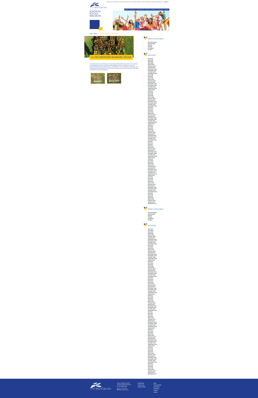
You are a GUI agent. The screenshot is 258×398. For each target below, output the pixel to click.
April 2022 (150, 130)
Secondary (160, 9)
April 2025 (150, 78)
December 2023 (152, 102)
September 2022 (152, 122)
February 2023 (152, 115)
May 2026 (150, 62)
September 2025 (152, 73)
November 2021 (152, 137)
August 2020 (151, 158)
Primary (153, 9)
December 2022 (152, 118)
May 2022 (150, 128)
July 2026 (150, 59)
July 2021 (150, 141)
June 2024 (150, 93)
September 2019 (152, 174)
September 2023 (152, 106)
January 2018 (151, 202)
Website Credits (141, 387)
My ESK (161, 1)
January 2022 (151, 134)
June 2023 (150, 109)
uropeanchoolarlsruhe (95, 13)
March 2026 (151, 65)
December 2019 (152, 170)
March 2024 (151, 97)
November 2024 (152, 85)
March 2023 (151, 113)
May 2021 (150, 144)
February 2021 (151, 149)
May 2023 (150, 110)
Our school (132, 9)
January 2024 (151, 100)
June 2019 (150, 178)
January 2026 (151, 68)
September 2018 (152, 192)
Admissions (141, 9)
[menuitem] (108, 1)
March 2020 (151, 165)
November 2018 (152, 189)
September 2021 (152, 140)
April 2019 (150, 181)
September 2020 (152, 156)
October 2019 (151, 173)
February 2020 (152, 167)
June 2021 (150, 143)
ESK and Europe (152, 42)
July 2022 (150, 125)
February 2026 (152, 66)
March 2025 (151, 79)
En (167, 1)
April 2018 (150, 198)
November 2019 (152, 171)
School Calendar (157, 385)
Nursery (147, 9)
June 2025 (150, 75)
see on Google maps (122, 386)
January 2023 (151, 116)
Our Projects (157, 387)
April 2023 (150, 112)
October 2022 (151, 121)
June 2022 (150, 127)
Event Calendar (114, 1)
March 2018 (151, 199)
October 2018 (151, 190)
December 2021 (152, 136)
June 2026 (150, 60)
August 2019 (151, 175)
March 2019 (151, 183)
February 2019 (151, 184)
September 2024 (152, 88)
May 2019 (150, 180)
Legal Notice (141, 383)
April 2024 (150, 96)
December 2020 (152, 152)
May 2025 (150, 76)
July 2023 (150, 107)
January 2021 (151, 150)
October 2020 (152, 155)
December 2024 (152, 84)
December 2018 (152, 187)
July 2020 (150, 159)
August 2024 (151, 90)
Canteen (156, 390)
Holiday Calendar (124, 1)
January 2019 (151, 186)
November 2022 (152, 119)
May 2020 (150, 162)
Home (126, 9)
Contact (166, 9)
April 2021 (150, 146)
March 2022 (151, 131)
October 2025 (151, 72)
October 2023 (151, 105)
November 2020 (152, 153)
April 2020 (150, 164)
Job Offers (133, 1)
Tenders (139, 1)
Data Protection (146, 1)
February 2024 (152, 99)
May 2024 (150, 94)
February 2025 (152, 81)
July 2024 (150, 91)
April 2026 (150, 63)
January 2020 (151, 168)
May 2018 (150, 196)
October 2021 (151, 139)
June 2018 (150, 195)
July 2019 (150, 177)
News (108, 1)
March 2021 (151, 147)
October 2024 (151, 87)
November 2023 (152, 103)
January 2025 (151, 82)
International (151, 44)
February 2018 (151, 201)
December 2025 (152, 69)
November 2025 (152, 71)
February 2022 (152, 133)
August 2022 (151, 124)
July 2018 (150, 193)
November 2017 (152, 204)
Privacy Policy (141, 385)
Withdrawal (155, 1)
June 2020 (150, 161)
